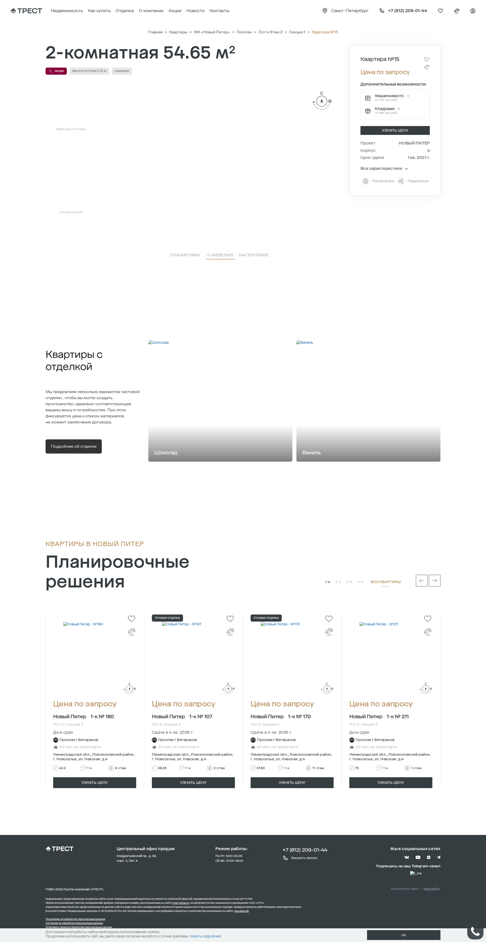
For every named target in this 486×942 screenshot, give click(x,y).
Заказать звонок (304, 858)
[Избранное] (440, 11)
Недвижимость (67, 10)
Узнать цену (395, 130)
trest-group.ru (180, 903)
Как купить (99, 10)
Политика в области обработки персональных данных (79, 927)
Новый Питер (414, 143)
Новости (196, 10)
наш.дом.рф (241, 911)
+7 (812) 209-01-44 (304, 850)
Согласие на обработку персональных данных (74, 923)
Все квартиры (386, 582)
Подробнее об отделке (73, 446)
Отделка (125, 10)
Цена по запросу (85, 704)
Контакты (219, 10)
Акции (175, 10)
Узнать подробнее (205, 936)
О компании (151, 10)
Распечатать (383, 181)
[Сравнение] (457, 11)
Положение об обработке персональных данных (75, 919)
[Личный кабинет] (473, 11)
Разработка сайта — (406, 889)
